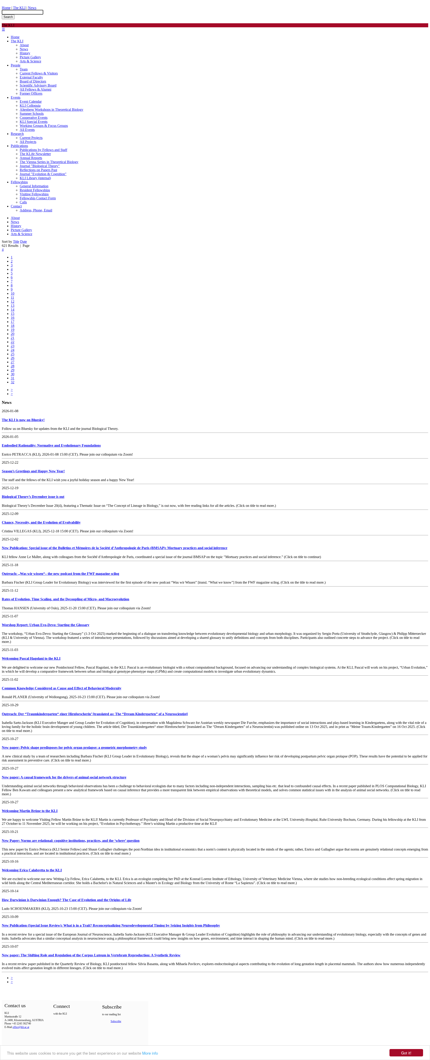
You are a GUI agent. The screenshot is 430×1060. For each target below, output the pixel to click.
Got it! (406, 1053)
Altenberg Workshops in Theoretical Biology (51, 109)
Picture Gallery (30, 57)
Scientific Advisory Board (38, 85)
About (24, 45)
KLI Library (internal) (35, 178)
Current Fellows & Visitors (39, 73)
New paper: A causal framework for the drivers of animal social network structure (64, 777)
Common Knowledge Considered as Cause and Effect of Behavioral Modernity (61, 688)
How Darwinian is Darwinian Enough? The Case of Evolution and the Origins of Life (66, 900)
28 (12, 366)
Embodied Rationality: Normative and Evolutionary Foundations (51, 445)
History (25, 53)
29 (12, 370)
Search (8, 17)
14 (12, 309)
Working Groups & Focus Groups (44, 126)
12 (12, 301)
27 (12, 362)
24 (12, 350)
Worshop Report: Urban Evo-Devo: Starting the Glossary (45, 625)
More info (150, 1053)
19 (12, 330)
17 (12, 322)
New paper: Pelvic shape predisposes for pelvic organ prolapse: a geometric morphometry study (74, 747)
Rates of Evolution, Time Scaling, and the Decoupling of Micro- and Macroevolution (65, 599)
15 (12, 314)
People (15, 65)
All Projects (28, 142)
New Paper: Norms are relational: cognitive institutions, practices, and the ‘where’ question (71, 840)
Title (16, 241)
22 (12, 342)
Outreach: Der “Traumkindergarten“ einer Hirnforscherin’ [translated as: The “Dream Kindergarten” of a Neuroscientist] (95, 714)
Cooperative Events (33, 117)
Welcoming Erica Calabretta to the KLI (32, 870)
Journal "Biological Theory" (40, 166)
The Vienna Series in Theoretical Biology (49, 162)
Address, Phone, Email (36, 210)
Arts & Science (30, 61)
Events (15, 97)
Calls (23, 202)
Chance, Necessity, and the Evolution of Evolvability (41, 522)
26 (12, 358)
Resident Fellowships (35, 190)
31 (12, 378)
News (32, 8)
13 (12, 305)
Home (6, 8)
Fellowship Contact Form (38, 198)
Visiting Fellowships (34, 194)
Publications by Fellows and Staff (43, 150)
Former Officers (31, 93)
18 (12, 326)
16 (12, 318)
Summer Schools (32, 113)
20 (12, 334)
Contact (16, 206)
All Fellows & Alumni (35, 89)
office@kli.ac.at (21, 1027)
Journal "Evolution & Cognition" (43, 174)
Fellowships (19, 182)
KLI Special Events (33, 122)
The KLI (19, 8)
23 (12, 346)
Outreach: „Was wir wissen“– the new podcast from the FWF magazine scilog (60, 574)
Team (24, 69)
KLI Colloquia (30, 105)
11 (12, 297)
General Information (34, 186)
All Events (27, 130)
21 (12, 338)
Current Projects (31, 138)
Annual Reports (31, 158)
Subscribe (116, 1021)
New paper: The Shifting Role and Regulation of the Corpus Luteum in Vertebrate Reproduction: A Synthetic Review (91, 955)
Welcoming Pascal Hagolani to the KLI (31, 658)
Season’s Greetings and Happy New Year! (33, 471)
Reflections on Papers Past (38, 170)
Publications (19, 146)
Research (17, 134)
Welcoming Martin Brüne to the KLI (30, 811)
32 (12, 382)
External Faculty (31, 77)
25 (12, 354)
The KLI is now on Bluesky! (23, 420)
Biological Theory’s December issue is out (33, 497)
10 (12, 293)
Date (23, 241)
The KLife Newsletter (35, 154)
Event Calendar (31, 101)
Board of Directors (33, 81)
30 (12, 374)
